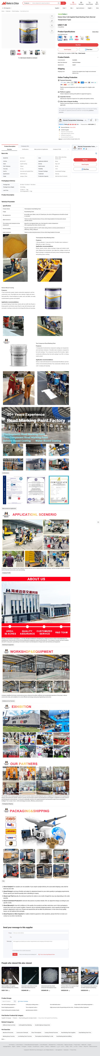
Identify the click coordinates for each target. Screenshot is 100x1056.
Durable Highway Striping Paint (42, 1025)
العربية (58, 1046)
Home (3, 11)
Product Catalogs (23, 1001)
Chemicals (8, 11)
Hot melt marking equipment (8, 1004)
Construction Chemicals (22, 1032)
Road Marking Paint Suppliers (68, 1032)
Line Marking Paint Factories (25, 1036)
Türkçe (80, 1046)
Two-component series (31, 1007)
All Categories (7, 8)
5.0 (79, 149)
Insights (89, 1044)
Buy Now (78, 45)
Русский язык (36, 1046)
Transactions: (88, 124)
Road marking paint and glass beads (10, 1010)
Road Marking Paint (24, 11)
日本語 (67, 1046)
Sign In (60, 139)
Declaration (66, 1049)
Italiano (42, 1046)
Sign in (96, 4)
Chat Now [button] (89, 49)
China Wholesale (43, 1044)
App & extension (80, 8)
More (3, 1039)
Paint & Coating (15, 11)
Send (15, 954)
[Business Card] (96, 153)
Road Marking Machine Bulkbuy (64, 1036)
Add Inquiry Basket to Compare (28, 58)
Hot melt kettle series (55, 1004)
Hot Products (12, 1044)
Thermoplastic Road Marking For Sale (44, 1036)
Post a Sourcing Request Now (46, 954)
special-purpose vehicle (31, 1010)
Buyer (64, 8)
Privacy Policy (73, 1049)
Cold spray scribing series (32, 1004)
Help (71, 8)
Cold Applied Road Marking (25, 1025)
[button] (65, 149)
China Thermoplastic (36, 1032)
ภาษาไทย (76, 1046)
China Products (19, 1044)
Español (18, 1046)
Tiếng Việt (86, 1046)
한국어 (62, 1046)
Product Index (77, 1044)
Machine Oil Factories (8, 1032)
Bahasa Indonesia (93, 1046)
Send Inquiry (67, 49)
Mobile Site (84, 1044)
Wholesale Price (52, 1044)
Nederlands (53, 1046)
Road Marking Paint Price (85, 1032)
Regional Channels (68, 1044)
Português (24, 1046)
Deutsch (47, 1046)
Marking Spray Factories (9, 1036)
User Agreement (58, 1049)
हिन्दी (71, 1046)
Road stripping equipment (8, 1007)
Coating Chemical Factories (51, 1032)
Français (29, 1046)
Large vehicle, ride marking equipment (83, 1004)
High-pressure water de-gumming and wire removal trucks (62, 1007)
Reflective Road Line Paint (9, 1025)
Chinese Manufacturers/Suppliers (31, 1044)
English (13, 1046)
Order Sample (81, 53)
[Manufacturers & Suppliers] (10, 3)
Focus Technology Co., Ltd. (40, 1049)
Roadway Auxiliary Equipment (81, 1007)
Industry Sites (60, 1044)
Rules (97, 8)
